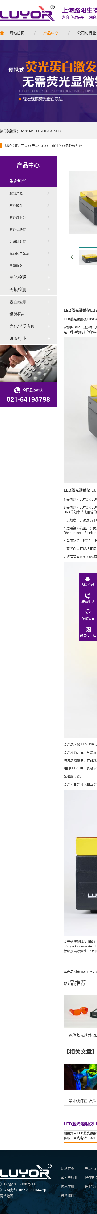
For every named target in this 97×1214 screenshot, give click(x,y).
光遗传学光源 (19, 253)
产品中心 (38, 145)
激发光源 (16, 193)
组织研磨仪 (17, 241)
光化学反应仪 (22, 326)
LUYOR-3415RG (48, 131)
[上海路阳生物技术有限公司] (27, 13)
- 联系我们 (66, 1195)
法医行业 (17, 338)
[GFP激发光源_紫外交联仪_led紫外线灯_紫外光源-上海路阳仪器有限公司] (26, 1178)
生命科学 (55, 145)
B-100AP (26, 131)
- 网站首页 (66, 1168)
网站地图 (6, 1195)
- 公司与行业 (68, 1177)
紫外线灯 (16, 205)
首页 (24, 145)
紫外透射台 (73, 145)
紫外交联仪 (17, 229)
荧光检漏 (17, 277)
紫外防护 (17, 314)
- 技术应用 (66, 1186)
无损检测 (17, 289)
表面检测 (17, 302)
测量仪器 (16, 265)
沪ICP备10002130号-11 (17, 1184)
